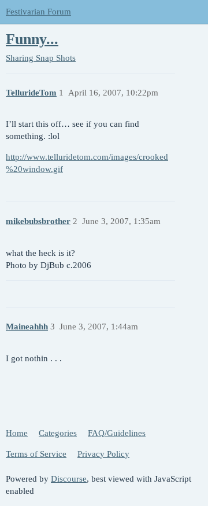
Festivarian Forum (38, 11)
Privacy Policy (103, 454)
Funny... (32, 39)
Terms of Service (36, 454)
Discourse (69, 478)
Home (17, 433)
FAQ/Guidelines (117, 433)
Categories (58, 433)
